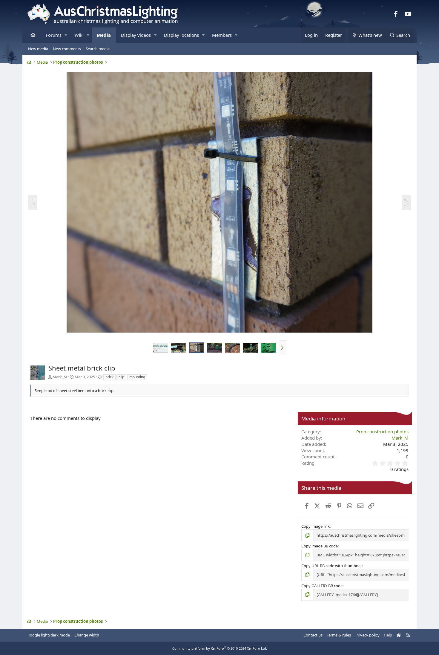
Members (222, 35)
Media (104, 35)
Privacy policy (367, 635)
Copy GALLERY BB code (322, 585)
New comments (67, 48)
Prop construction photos (382, 431)
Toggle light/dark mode (49, 635)
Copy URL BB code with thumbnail (331, 565)
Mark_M (60, 376)
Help (388, 635)
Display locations (181, 35)
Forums (54, 35)
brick (109, 376)
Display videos (136, 35)
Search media (98, 48)
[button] (66, 35)
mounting (137, 376)
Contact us (313, 635)
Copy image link (315, 526)
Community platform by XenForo (219, 648)
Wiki (79, 35)
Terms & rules (339, 635)
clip (121, 376)
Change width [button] (86, 635)
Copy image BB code (319, 546)
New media (38, 48)
